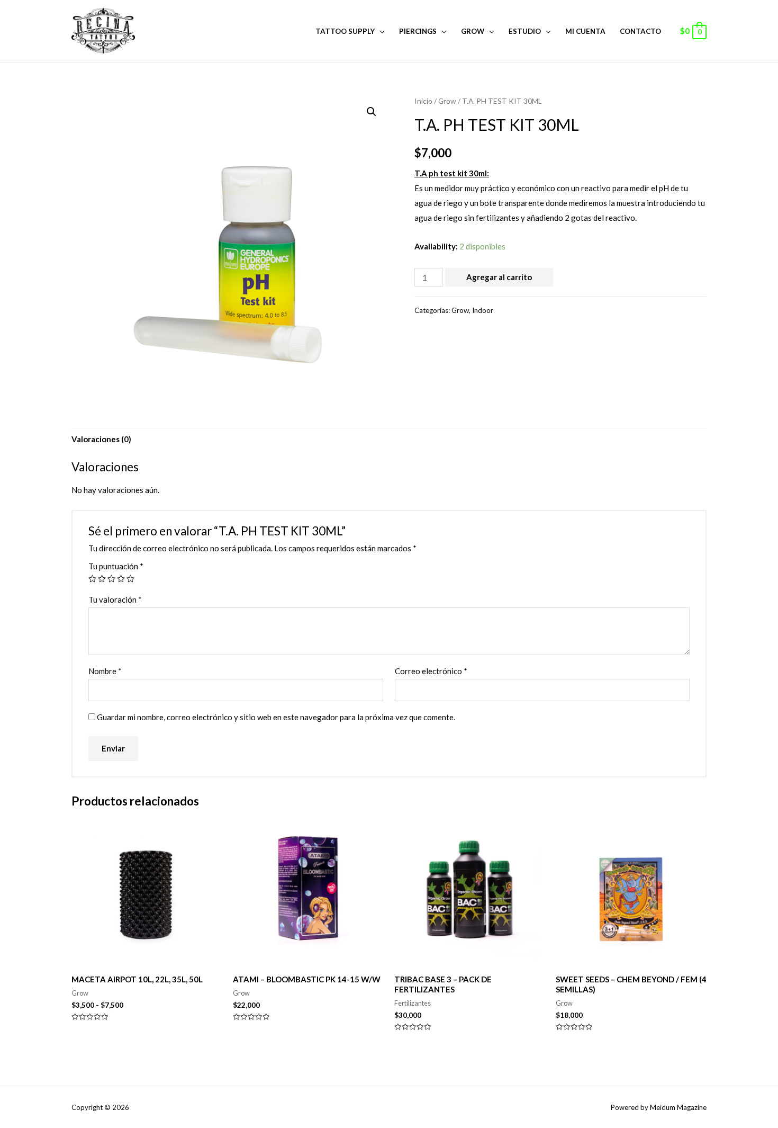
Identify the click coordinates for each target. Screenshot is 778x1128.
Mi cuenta (585, 31)
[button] (371, 111)
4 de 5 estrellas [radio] (121, 579)
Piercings (418, 31)
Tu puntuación (115, 566)
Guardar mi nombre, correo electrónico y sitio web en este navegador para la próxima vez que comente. (276, 717)
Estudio (525, 31)
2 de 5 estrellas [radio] (102, 579)
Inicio (423, 100)
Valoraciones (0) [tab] (101, 439)
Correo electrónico (431, 671)
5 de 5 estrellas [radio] (130, 579)
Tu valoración (115, 599)
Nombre (105, 671)
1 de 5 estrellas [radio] (92, 579)
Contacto (640, 31)
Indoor (482, 310)
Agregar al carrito (499, 277)
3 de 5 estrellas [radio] (111, 579)
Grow (472, 31)
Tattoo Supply (345, 31)
